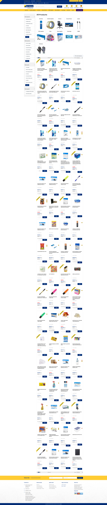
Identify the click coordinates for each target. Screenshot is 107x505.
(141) (29, 71)
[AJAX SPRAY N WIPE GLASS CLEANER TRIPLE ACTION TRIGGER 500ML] (54, 384)
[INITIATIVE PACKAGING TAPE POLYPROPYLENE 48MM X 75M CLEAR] (42, 86)
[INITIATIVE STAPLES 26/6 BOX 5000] (65, 63)
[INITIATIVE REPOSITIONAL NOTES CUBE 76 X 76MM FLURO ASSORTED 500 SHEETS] (77, 291)
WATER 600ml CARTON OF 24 (77, 434)
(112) (29, 78)
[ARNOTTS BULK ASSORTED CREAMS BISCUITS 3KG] (54, 361)
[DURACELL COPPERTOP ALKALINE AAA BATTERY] (77, 224)
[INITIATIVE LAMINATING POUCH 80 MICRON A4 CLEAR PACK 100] (54, 109)
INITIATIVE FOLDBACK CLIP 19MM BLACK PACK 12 (53, 184)
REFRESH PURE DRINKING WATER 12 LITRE (76, 367)
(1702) (28, 19)
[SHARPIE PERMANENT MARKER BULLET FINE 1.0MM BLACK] (54, 86)
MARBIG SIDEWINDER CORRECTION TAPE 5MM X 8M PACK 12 (53, 435)
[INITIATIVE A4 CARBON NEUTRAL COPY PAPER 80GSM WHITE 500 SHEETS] (42, 63)
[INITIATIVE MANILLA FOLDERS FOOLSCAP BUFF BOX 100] (77, 246)
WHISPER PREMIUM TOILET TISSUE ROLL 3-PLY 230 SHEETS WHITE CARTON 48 (41, 345)
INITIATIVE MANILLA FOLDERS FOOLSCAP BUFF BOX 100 (77, 252)
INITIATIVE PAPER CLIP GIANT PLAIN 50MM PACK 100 (53, 412)
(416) (28, 34)
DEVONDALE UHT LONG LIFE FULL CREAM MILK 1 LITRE (77, 139)
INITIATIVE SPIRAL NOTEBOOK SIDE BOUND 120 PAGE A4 (65, 207)
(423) (28, 32)
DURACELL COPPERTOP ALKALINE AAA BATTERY (76, 229)
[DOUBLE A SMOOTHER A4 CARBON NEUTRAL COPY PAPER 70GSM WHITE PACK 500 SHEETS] (54, 63)
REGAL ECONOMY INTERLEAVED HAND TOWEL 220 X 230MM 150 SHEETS (41, 162)
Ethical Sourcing (51, 484)
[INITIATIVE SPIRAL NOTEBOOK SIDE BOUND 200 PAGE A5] (65, 429)
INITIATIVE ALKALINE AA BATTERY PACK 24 (76, 207)
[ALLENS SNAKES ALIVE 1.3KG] (42, 246)
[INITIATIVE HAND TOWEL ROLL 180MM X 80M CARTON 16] (54, 315)
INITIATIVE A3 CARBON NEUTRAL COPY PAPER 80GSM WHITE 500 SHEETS (65, 139)
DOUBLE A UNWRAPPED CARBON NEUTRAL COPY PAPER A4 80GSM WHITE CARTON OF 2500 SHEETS (77, 162)
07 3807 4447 (27, 488)
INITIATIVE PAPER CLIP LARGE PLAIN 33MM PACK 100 (77, 390)
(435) (28, 93)
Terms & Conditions (39, 487)
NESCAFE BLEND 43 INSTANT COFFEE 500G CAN (41, 207)
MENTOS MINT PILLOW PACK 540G (65, 344)
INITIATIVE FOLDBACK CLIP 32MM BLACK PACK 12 (41, 229)
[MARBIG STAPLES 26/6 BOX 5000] (42, 384)
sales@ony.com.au (28, 490)
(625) (28, 21)
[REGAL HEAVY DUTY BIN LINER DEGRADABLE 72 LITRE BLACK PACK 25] (54, 201)
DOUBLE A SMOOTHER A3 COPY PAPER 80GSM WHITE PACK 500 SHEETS (41, 139)
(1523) (30, 91)
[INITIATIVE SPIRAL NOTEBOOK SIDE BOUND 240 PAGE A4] (54, 452)
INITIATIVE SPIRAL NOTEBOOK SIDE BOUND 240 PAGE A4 (54, 458)
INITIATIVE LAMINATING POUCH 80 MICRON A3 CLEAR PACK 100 (54, 252)
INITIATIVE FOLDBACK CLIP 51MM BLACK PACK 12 (65, 367)
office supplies (33, 497)
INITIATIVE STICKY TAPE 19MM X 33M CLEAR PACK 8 (77, 321)
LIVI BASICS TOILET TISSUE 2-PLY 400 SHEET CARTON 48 (42, 274)
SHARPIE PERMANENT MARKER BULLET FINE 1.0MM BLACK (54, 92)
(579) (28, 47)
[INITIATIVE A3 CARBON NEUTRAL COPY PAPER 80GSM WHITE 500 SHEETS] (65, 133)
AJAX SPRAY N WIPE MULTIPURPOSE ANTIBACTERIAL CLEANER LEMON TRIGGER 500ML (41, 413)
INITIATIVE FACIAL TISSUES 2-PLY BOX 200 (65, 92)
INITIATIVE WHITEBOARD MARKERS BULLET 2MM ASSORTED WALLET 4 (64, 390)
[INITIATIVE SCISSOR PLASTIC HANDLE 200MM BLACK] (77, 407)
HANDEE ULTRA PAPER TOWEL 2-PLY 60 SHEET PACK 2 (42, 435)
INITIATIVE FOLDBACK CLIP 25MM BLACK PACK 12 (41, 184)
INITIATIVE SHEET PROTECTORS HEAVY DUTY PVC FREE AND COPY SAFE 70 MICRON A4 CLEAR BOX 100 (65, 162)
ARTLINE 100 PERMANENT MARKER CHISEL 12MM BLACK (42, 458)
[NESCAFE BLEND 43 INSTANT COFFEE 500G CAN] (42, 201)
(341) (28, 56)
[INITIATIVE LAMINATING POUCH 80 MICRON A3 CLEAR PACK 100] (54, 246)
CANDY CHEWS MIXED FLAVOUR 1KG (64, 321)
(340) (28, 58)
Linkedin (64, 486)
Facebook (64, 484)
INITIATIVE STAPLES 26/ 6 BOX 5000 (65, 69)
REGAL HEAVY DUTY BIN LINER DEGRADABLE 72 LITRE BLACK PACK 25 (53, 207)
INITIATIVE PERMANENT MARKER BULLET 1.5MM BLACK (77, 115)
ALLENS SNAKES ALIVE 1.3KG (41, 251)
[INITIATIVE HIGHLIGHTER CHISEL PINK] (54, 291)
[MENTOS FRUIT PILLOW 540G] (54, 224)
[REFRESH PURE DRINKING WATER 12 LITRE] (77, 361)
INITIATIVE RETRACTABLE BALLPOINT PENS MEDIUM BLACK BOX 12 (41, 115)
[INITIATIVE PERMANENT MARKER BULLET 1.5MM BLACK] (77, 109)
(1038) (27, 67)
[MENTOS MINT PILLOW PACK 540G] (65, 339)
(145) (29, 69)
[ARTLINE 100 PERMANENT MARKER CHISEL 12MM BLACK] (42, 452)
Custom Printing (79, 10)
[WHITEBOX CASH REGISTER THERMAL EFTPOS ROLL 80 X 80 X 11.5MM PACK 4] (77, 63)
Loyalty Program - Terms (40, 488)
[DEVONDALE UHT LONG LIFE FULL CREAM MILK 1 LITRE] (77, 133)
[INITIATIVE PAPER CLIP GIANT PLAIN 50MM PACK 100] (54, 407)
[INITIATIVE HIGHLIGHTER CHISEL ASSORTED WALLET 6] (77, 339)
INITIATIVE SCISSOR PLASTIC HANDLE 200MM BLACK (77, 412)
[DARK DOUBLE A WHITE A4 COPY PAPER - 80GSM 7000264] (54, 133)
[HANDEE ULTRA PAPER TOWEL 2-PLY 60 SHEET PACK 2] (42, 429)
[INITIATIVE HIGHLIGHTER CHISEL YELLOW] (65, 178)
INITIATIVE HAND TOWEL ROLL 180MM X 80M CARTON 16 (53, 321)
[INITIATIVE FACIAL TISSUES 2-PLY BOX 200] (65, 86)
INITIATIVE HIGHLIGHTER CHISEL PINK (53, 297)
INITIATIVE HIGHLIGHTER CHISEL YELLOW (64, 184)
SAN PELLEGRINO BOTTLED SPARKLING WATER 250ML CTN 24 (65, 413)
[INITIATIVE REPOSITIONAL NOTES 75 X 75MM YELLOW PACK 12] (54, 156)
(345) (28, 54)
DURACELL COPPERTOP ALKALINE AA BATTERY (64, 252)
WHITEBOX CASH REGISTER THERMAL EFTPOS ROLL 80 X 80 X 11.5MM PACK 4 (77, 69)
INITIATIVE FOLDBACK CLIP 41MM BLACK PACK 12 (65, 458)
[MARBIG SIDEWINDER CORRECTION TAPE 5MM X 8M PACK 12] (54, 429)
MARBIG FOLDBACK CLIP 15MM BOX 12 (54, 344)
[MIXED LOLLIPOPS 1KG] (77, 269)
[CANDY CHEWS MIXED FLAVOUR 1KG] (65, 315)
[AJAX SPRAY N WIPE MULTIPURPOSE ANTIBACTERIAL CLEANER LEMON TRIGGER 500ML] (42, 407)
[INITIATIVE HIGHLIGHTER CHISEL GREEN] (42, 315)
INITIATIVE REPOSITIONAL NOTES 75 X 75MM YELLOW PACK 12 (53, 162)
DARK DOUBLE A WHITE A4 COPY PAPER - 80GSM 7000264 (53, 139)
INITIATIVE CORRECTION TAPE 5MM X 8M (65, 115)
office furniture (28, 498)
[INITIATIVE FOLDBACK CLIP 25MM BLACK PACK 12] (42, 178)
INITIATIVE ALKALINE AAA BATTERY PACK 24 (65, 229)
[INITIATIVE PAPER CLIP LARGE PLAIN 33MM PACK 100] (77, 384)
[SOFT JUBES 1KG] (54, 269)
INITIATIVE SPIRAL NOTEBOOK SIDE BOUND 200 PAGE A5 (65, 435)
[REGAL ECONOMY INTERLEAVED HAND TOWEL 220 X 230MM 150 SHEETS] (42, 156)
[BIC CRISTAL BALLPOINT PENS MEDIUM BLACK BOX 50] (65, 269)
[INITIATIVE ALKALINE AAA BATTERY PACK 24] (65, 224)
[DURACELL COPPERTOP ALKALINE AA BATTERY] (65, 246)
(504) (27, 25)
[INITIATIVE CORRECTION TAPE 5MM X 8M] (65, 109)
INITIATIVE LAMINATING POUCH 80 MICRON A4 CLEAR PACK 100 (54, 115)
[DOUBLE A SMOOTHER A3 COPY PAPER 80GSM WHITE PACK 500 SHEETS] (42, 133)
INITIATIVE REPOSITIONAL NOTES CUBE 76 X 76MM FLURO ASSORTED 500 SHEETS (77, 298)
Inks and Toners (44, 10)
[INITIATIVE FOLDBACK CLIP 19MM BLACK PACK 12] (54, 178)
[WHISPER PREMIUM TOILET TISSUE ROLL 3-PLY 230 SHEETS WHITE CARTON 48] (42, 339)
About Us (38, 484)
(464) (28, 49)
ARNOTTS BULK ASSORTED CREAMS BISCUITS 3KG (53, 367)
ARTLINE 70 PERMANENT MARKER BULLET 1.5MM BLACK (42, 297)
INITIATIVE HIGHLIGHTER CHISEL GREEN (41, 321)
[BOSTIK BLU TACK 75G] (77, 86)
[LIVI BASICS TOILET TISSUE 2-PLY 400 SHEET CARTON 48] (42, 269)
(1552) (28, 45)
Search (59, 6)
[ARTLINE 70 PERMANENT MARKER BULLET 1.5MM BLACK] (42, 291)
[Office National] (29, 6)
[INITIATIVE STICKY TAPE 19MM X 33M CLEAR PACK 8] (77, 315)
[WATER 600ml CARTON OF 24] (77, 429)
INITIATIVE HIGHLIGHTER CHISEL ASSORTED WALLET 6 (77, 344)
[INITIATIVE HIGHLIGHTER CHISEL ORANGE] (65, 291)
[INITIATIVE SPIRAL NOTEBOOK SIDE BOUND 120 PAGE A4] (65, 201)
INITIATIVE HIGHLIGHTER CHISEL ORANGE (64, 297)
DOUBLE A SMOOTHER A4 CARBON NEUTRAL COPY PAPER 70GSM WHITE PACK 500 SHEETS (53, 70)
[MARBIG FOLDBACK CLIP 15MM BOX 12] (54, 339)
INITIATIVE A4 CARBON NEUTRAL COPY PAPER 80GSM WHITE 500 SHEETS (42, 69)
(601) (29, 23)
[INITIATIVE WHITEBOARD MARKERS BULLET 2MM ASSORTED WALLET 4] (65, 384)
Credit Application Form (52, 487)
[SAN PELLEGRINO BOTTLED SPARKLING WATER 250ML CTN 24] (65, 407)
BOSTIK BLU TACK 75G (76, 91)
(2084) (28, 43)
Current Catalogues (52, 488)
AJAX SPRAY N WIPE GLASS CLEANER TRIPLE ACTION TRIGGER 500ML (53, 390)
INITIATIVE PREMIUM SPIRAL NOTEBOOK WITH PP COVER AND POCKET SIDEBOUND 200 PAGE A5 (77, 458)
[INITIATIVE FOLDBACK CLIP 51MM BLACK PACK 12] (65, 361)
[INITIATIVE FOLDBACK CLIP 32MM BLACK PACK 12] (42, 224)
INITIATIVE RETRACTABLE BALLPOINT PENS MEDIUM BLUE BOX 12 (77, 184)
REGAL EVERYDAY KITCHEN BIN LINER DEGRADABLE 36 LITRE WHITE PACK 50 (41, 367)
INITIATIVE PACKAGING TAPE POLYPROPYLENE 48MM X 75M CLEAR (42, 92)
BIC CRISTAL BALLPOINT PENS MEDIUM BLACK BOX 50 (65, 274)
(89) (27, 80)
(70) (29, 82)
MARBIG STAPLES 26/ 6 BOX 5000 (41, 390)
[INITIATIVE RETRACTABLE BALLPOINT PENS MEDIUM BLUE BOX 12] (77, 178)
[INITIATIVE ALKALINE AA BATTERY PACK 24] (77, 201)
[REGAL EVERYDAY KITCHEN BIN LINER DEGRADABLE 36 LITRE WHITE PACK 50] (42, 361)
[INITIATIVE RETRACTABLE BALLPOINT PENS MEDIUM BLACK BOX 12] (42, 109)
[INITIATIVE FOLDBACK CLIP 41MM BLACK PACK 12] (65, 452)
